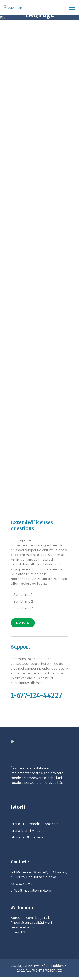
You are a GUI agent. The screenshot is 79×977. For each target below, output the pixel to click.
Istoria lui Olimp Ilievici (27, 837)
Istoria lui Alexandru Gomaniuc (34, 824)
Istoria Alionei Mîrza (25, 830)
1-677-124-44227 (36, 695)
